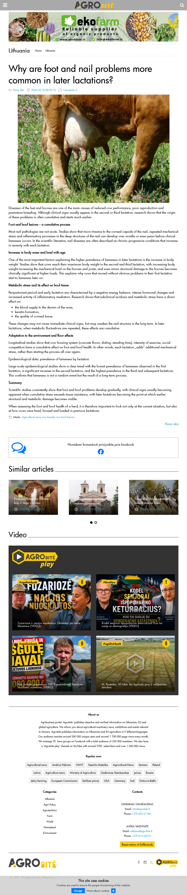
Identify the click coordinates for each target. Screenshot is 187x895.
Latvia (37, 772)
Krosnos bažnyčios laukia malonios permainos (90, 501)
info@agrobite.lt (141, 809)
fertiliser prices (91, 780)
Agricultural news (31, 417)
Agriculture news (55, 772)
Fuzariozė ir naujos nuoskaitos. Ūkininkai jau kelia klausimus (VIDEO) (49, 624)
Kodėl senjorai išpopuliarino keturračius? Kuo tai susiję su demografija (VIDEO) (132, 624)
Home (38, 50)
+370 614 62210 (141, 836)
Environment (49, 833)
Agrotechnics (50, 810)
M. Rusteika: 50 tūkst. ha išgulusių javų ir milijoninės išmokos (134, 685)
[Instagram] (145, 862)
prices (137, 772)
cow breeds (48, 417)
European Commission (64, 780)
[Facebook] (139, 862)
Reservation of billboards (137, 844)
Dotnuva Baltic (148, 780)
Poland (156, 765)
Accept (78, 890)
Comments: (70, 90)
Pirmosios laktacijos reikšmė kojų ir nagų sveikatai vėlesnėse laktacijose (31, 503)
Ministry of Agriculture (83, 772)
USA (106, 780)
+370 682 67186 (141, 813)
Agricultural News (123, 765)
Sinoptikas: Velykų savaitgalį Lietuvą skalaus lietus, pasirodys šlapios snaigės (152, 503)
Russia (149, 772)
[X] (151, 862)
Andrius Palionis (61, 765)
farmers (143, 765)
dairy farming (38, 780)
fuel (132, 780)
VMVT (79, 765)
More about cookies (98, 890)
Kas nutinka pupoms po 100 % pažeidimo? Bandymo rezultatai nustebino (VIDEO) (50, 685)
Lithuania (50, 50)
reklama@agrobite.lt (141, 831)
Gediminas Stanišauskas (115, 772)
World (49, 821)
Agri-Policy (50, 804)
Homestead (50, 827)
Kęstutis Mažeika (98, 765)
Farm (50, 816)
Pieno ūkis (18, 90)
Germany (120, 780)
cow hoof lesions (65, 417)
